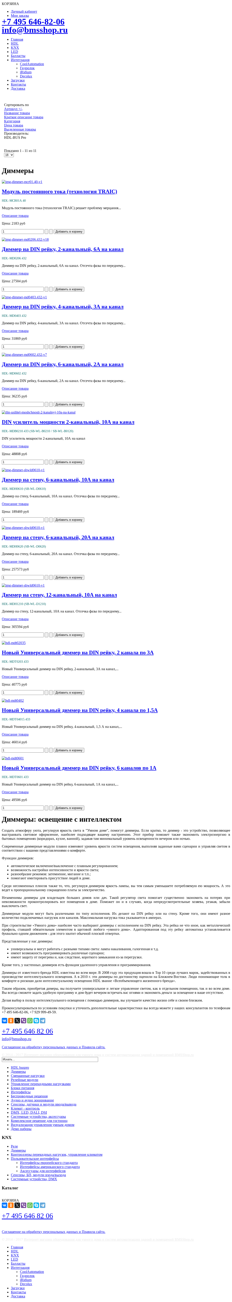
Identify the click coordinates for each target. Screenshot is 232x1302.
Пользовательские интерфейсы (35, 1159)
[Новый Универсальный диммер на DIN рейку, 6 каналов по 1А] (13, 758)
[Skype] (36, 1020)
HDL (15, 43)
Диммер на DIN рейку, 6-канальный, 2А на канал (62, 364)
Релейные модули (24, 1080)
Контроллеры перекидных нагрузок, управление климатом (56, 1154)
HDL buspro (20, 1067)
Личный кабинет (24, 11)
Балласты (18, 56)
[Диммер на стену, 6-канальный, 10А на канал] (23, 470)
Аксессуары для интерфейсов (43, 1171)
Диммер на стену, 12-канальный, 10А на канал (59, 595)
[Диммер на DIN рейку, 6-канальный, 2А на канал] (24, 355)
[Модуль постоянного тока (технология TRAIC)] (22, 182)
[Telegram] (42, 1020)
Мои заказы (20, 15)
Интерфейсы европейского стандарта (49, 1163)
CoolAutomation (32, 64)
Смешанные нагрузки (28, 1076)
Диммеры (18, 1072)
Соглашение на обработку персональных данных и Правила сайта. (53, 1047)
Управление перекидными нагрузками (41, 1084)
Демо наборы (21, 1129)
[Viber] (23, 1020)
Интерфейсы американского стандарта (50, 1167)
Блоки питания (22, 1088)
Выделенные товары (20, 129)
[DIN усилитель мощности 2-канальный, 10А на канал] (38, 412)
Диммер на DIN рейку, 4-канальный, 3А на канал (62, 307)
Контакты (18, 84)
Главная (17, 39)
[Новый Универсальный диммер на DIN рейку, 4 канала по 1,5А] (13, 700)
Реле (14, 1146)
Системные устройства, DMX (34, 1179)
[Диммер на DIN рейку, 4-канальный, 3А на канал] (24, 297)
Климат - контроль (25, 1108)
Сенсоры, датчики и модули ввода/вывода (43, 1104)
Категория (12, 121)
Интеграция (20, 60)
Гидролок (27, 68)
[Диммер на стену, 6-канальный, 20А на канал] (23, 528)
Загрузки (18, 80)
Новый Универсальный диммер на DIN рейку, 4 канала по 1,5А (80, 710)
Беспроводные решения (29, 1096)
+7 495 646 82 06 (27, 1031)
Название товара (17, 113)
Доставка (18, 88)
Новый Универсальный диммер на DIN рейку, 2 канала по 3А (78, 652)
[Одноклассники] (11, 1020)
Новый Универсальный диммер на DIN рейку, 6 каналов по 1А (79, 768)
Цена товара (13, 125)
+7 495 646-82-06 (33, 21)
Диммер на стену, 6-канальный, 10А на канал (58, 480)
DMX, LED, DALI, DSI (29, 1112)
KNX (15, 48)
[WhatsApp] (30, 1020)
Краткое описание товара (23, 117)
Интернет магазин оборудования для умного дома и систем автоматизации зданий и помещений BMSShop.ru (109, 1055)
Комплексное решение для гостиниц (39, 1121)
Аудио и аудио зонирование (32, 1100)
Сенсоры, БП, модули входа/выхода (38, 1175)
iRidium (25, 72)
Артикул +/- (13, 109)
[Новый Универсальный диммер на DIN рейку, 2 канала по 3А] (14, 643)
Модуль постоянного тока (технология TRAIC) (59, 191)
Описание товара (15, 216)
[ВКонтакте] (4, 1020)
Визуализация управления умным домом (42, 1125)
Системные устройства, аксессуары (38, 1116)
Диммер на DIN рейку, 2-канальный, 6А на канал (62, 249)
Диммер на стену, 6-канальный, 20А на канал (58, 537)
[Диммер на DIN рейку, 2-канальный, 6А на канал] (25, 239)
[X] (17, 1020)
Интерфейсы (21, 1092)
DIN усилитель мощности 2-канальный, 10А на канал (68, 422)
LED (14, 52)
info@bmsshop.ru (35, 30)
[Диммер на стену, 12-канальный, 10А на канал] (23, 585)
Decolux (26, 76)
